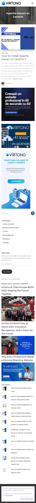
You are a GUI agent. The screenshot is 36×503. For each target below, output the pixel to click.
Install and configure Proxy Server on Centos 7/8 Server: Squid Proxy (21, 461)
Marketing (6, 239)
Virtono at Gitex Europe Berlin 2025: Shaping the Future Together (17, 290)
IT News (5, 231)
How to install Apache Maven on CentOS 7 (15, 57)
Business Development (10, 228)
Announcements (8, 224)
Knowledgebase (8, 235)
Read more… (18, 79)
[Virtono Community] (11, 3)
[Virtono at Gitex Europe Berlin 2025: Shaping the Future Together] (18, 309)
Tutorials (4, 53)
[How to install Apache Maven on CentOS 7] (18, 38)
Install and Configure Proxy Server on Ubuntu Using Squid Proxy (21, 433)
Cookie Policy (9, 495)
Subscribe (7, 272)
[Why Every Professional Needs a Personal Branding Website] (18, 372)
